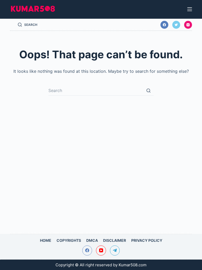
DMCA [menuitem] (92, 240)
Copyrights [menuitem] (69, 240)
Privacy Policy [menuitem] (146, 240)
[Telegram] (115, 250)
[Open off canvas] (189, 9)
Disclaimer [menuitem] (114, 240)
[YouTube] (101, 250)
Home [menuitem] (45, 240)
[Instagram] (188, 25)
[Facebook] (164, 25)
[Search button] (148, 90)
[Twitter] (176, 25)
